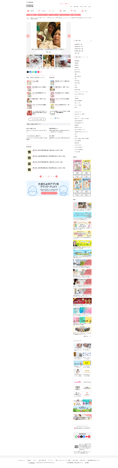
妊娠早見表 (32, 10)
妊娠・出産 (76, 6)
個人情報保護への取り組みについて (75, 462)
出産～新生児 (77, 82)
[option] (48, 36)
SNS (53, 14)
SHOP (63, 3)
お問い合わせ (82, 460)
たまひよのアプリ (78, 145)
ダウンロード (49, 193)
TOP (71, 6)
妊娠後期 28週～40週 (79, 51)
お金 (76, 85)
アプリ (42, 14)
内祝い (68, 3)
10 (53, 176)
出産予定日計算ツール (79, 122)
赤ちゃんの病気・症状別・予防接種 (82, 138)
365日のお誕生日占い (79, 120)
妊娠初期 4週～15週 (79, 46)
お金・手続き (43, 10)
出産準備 (64, 10)
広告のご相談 (75, 460)
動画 (76, 107)
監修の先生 (77, 142)
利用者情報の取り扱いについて (94, 460)
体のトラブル (77, 69)
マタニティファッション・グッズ (81, 91)
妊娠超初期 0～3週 (78, 44)
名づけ (53, 10)
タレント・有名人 (78, 105)
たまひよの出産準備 (79, 149)
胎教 (76, 74)
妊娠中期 (76, 65)
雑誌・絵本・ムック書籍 (79, 114)
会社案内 (87, 462)
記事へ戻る (48, 52)
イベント (76, 96)
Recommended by (52, 118)
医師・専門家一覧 (42, 460)
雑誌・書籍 (31, 14)
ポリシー (35, 460)
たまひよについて (78, 111)
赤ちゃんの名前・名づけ (79, 94)
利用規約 (29, 460)
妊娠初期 (76, 63)
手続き (76, 87)
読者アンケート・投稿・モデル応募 (82, 118)
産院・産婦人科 (78, 76)
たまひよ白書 (77, 151)
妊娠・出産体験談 (78, 100)
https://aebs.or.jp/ (81, 449)
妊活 (89, 6)
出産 (76, 78)
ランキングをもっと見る (37, 119)
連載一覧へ (86, 336)
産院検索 (76, 125)
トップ (27, 17)
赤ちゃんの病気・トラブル (40, 17)
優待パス (86, 10)
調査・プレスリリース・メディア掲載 (63, 460)
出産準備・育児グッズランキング (81, 131)
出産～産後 (77, 80)
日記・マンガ (77, 102)
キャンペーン (64, 14)
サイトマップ (50, 460)
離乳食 (75, 10)
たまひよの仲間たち (79, 147)
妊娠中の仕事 (77, 89)
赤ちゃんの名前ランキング (80, 129)
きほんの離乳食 (78, 140)
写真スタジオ (75, 14)
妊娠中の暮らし (78, 71)
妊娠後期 (76, 67)
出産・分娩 (77, 53)
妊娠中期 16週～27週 (79, 48)
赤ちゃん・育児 (83, 6)
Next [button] (69, 35)
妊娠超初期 (77, 60)
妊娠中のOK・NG (78, 127)
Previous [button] (27, 35)
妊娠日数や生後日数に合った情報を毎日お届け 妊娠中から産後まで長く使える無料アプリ (49, 190)
